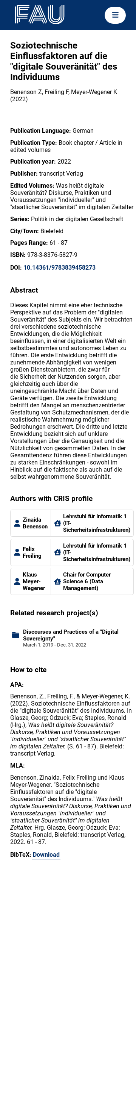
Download (46, 854)
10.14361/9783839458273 (59, 267)
